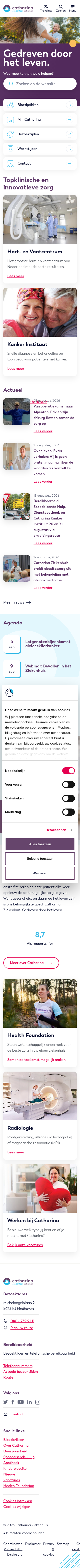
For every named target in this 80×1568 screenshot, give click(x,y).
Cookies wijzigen (16, 1507)
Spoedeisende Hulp (18, 1457)
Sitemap (63, 1544)
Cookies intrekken (17, 1501)
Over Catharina (15, 1445)
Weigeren (40, 873)
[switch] (68, 784)
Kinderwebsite (15, 1468)
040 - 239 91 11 (22, 1321)
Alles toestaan (40, 844)
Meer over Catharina (27, 963)
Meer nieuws (13, 602)
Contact (17, 1414)
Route (8, 1377)
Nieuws (9, 1474)
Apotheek (11, 1463)
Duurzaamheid (15, 1451)
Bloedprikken (13, 1440)
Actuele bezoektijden (20, 1371)
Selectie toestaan (40, 858)
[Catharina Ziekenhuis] (18, 8)
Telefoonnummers (17, 1366)
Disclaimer (32, 1544)
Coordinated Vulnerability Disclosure (12, 1549)
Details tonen (56, 830)
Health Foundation (18, 1486)
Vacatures (11, 1480)
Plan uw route (21, 1328)
